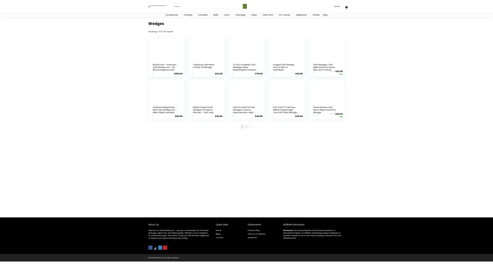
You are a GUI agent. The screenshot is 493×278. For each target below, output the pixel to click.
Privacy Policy (254, 230)
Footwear (203, 14)
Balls (216, 14)
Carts (227, 14)
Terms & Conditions (257, 234)
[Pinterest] (165, 248)
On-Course (284, 14)
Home (218, 230)
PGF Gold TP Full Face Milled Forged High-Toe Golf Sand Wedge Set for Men (285, 111)
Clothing (188, 14)
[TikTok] (155, 249)
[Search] (245, 6)
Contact (219, 237)
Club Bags (240, 14)
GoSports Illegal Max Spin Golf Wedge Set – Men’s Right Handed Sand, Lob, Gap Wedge (165, 111)
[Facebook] (150, 248)
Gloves (316, 14)
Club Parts (268, 14)
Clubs (254, 14)
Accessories (172, 14)
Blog (325, 14)
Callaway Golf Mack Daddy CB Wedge (203, 66)
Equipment (301, 14)
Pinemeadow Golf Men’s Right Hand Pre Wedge (324, 110)
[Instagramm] (160, 248)
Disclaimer (252, 237)
